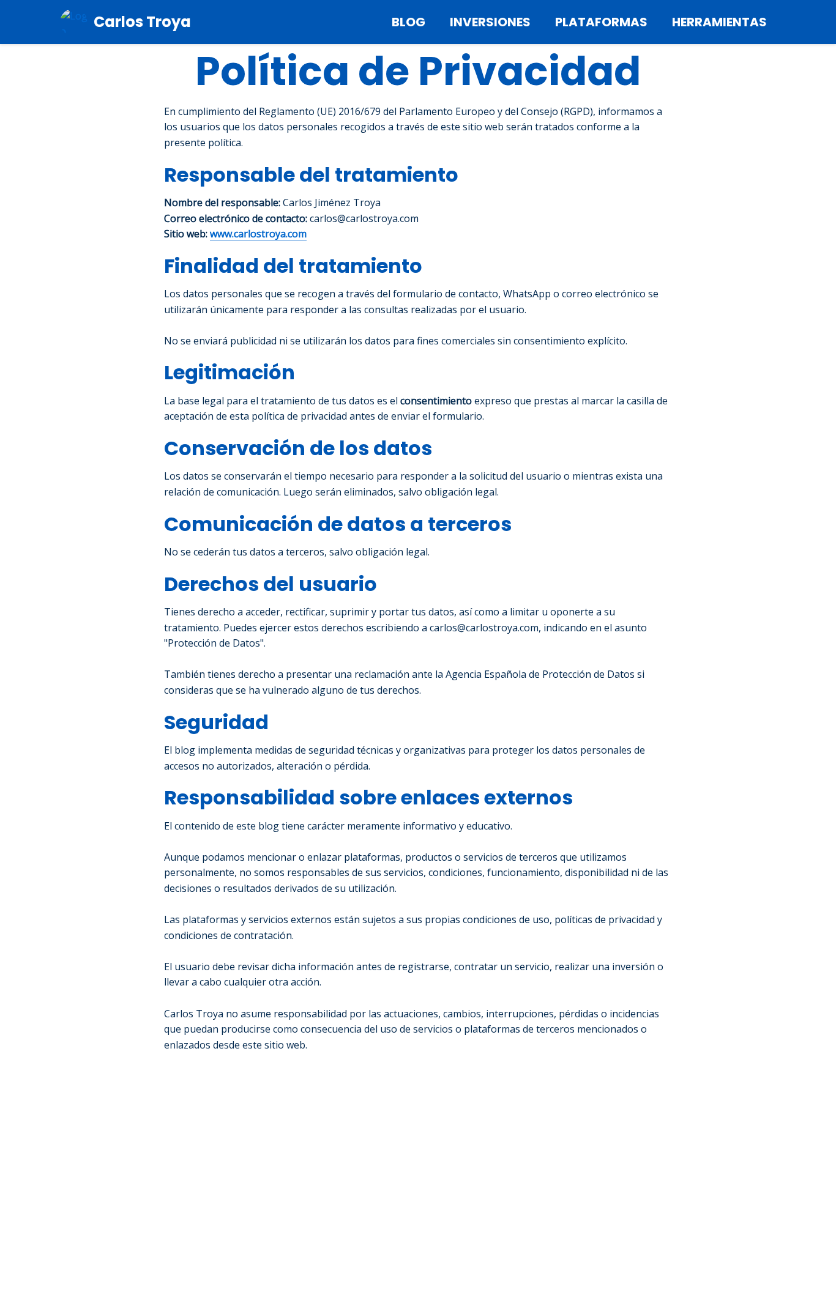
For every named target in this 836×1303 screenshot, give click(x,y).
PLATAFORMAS (601, 22)
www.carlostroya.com (258, 233)
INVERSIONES (490, 22)
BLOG (408, 22)
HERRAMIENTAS (719, 22)
